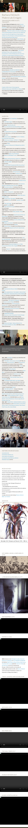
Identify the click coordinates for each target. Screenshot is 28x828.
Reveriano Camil (17, 373)
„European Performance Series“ (10, 131)
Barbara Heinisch (21, 668)
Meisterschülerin (7, 136)
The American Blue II (8, 187)
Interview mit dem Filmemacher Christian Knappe (14, 314)
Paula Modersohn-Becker (14, 405)
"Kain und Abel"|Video (14, 377)
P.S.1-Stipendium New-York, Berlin (11, 185)
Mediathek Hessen (5, 459)
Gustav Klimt (22, 403)
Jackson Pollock (16, 662)
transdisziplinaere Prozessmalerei (9, 71)
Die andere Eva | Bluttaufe (14, 300)
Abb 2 (3, 372)
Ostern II (8, 249)
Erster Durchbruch (11, 125)
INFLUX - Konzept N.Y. (8, 191)
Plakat (7, 135)
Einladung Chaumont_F (19, 393)
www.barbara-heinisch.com (7, 454)
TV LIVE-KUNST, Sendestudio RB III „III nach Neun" (14, 165)
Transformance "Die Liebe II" (10, 198)
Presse (22, 200)
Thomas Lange (17, 398)
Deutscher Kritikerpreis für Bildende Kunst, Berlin (14, 145)
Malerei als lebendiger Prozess (10, 155)
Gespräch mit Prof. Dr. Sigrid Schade (17, 227)
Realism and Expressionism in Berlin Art (12, 158)
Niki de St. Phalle (19, 663)
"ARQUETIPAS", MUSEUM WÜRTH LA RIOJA (16, 402)
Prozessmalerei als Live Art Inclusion (11, 308)
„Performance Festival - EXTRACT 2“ (11, 140)
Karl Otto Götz (5, 665)
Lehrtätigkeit (9, 357)
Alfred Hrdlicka (16, 403)
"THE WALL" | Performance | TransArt (12, 360)
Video (9, 200)
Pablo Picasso (5, 406)
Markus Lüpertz (5, 405)
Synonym (22, 24)
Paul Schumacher (10, 362)
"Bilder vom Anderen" (8, 222)
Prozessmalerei (5, 221)
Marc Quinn (10, 406)
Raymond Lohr (22, 362)
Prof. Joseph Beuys (13, 118)
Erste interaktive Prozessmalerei (10, 126)
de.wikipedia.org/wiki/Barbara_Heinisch (10, 457)
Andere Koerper (7, 226)
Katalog (16, 224)
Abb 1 (24, 370)
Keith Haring (22, 662)
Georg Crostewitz (7, 301)
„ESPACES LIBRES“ (8, 161)
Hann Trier (8, 400)
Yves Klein (4, 663)
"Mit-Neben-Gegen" (8, 121)
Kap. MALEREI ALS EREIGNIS (19, 660)
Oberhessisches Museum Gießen (10, 288)
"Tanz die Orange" (7, 203)
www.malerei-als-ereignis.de (7, 456)
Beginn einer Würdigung (14, 153)
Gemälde (18, 200)
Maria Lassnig (9, 663)
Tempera (19, 126)
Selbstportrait (21, 219)
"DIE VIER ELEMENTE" (8, 388)
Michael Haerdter (16, 171)
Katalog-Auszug (19, 173)
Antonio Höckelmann (10, 398)
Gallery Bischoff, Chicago (9, 206)
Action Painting (20, 39)
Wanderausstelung (6, 393)
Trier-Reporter (13, 369)
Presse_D (12, 393)
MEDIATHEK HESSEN (8, 313)
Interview (16, 219)
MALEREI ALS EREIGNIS (14, 70)
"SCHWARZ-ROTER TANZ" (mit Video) (12, 380)
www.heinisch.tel (5, 453)
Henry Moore (22, 405)
